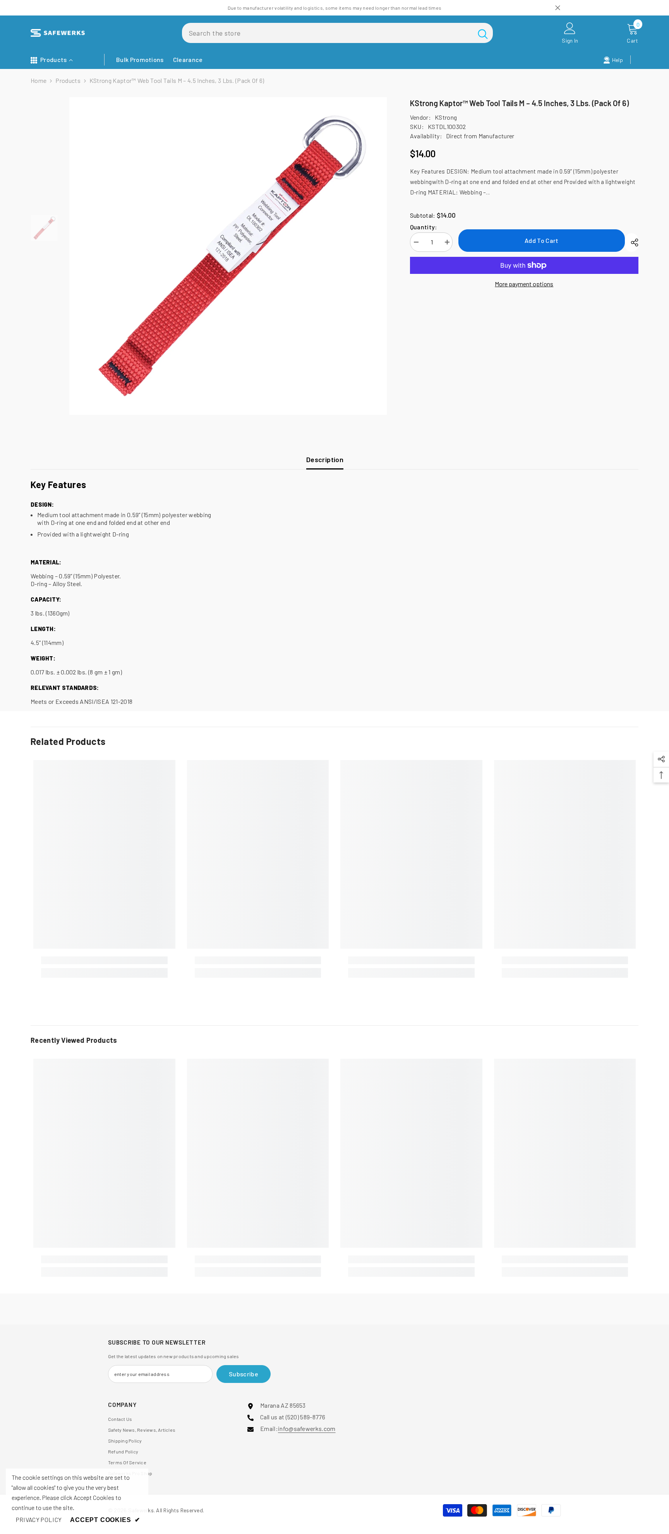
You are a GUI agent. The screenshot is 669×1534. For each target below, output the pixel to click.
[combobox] (327, 33)
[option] (228, 256)
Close (557, 8)
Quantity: (423, 226)
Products (68, 80)
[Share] (631, 242)
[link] (104, 960)
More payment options (524, 283)
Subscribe (243, 1374)
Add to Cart (542, 240)
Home (38, 80)
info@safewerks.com (307, 1428)
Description (324, 459)
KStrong (446, 117)
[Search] (337, 33)
